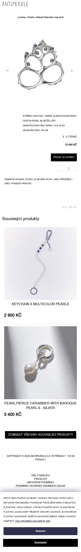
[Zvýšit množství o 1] (74, 167)
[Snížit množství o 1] (74, 169)
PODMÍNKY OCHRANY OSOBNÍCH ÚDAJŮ (40, 486)
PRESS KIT (40, 479)
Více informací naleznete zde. (33, 521)
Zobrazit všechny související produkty (40, 434)
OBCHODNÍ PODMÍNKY (40, 482)
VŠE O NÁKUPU (40, 475)
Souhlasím (40, 543)
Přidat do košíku (64, 157)
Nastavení (40, 531)
